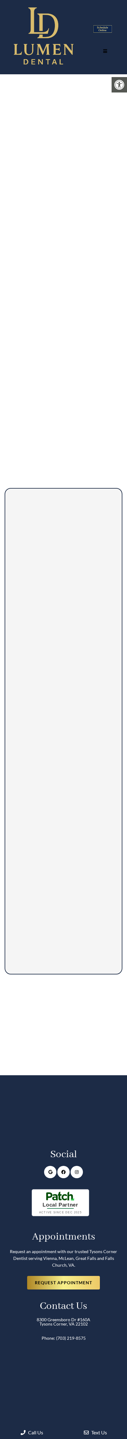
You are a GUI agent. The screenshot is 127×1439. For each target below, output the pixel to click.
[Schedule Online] (102, 30)
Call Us (35, 1432)
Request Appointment (63, 1282)
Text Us (98, 1432)
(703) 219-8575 (72, 317)
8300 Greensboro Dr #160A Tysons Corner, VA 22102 (63, 1322)
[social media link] (50, 1172)
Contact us (22, 317)
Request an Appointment (58, 361)
